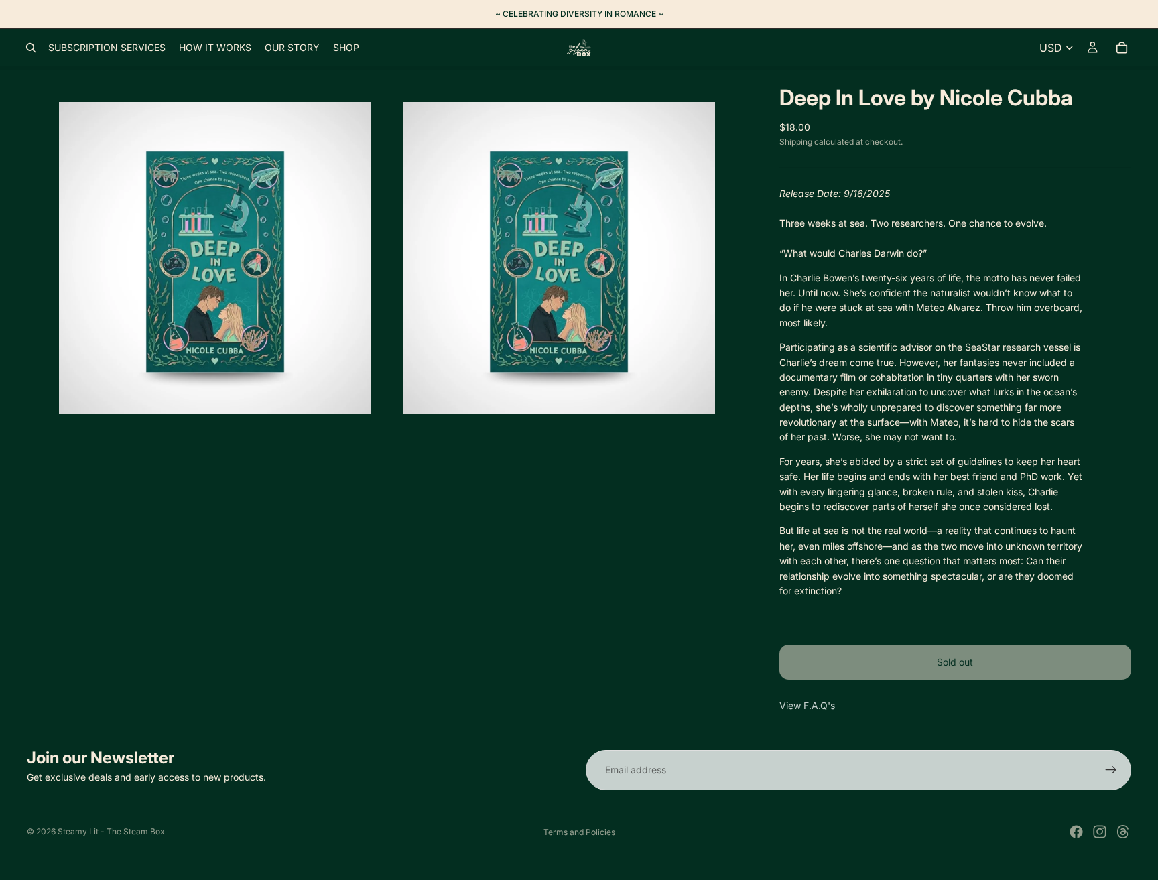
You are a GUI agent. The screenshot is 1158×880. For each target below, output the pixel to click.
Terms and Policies (579, 832)
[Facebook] (1076, 832)
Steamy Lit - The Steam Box (111, 831)
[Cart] (1122, 47)
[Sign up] (1111, 770)
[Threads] (1123, 832)
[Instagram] (1100, 832)
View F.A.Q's (807, 705)
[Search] (31, 47)
